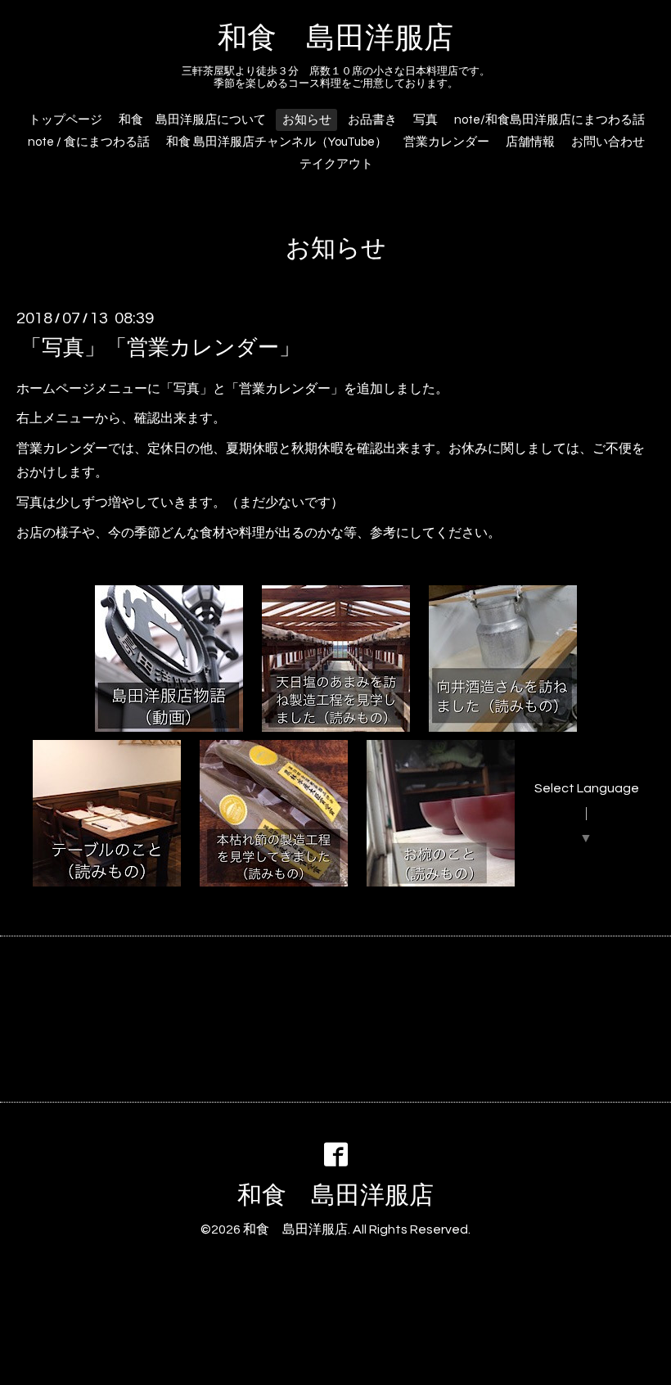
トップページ (65, 120)
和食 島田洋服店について (192, 120)
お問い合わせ (608, 142)
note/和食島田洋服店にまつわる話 (549, 120)
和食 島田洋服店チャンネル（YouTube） (276, 142)
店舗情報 (530, 142)
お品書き (372, 120)
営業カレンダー (446, 142)
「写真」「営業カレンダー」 (160, 347)
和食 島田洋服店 (335, 38)
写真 (425, 120)
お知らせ (306, 120)
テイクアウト (336, 164)
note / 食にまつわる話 (89, 142)
